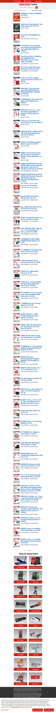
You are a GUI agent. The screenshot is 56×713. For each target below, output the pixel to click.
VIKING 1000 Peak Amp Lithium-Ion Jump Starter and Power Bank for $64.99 (31, 326)
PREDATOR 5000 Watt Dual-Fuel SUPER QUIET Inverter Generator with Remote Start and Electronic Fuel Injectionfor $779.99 (31, 177)
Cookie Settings (4, 709)
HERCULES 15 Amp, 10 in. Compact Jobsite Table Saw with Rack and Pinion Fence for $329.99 (31, 509)
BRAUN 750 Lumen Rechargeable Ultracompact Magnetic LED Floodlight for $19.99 (30, 359)
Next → (30, 550)
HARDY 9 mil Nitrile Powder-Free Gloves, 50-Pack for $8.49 (32, 218)
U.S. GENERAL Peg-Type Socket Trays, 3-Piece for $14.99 (31, 250)
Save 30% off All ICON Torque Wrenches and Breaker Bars (30, 68)
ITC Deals (28, 1)
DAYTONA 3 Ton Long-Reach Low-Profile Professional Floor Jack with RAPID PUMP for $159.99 (31, 48)
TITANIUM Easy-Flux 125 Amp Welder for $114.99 (30, 304)
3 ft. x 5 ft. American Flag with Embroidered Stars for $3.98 (31, 476)
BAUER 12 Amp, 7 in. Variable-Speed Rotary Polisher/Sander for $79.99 (31, 541)
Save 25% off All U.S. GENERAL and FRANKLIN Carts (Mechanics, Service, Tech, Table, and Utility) (31, 59)
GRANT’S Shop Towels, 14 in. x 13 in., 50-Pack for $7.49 (31, 368)
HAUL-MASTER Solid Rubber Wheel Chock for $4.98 (30, 443)
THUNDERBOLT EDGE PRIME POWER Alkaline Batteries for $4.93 (30, 240)
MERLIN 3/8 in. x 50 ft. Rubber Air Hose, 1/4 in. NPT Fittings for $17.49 (32, 391)
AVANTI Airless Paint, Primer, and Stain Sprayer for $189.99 (31, 336)
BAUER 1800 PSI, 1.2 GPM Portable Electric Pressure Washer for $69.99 (29, 316)
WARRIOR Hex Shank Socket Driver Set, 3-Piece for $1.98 (30, 465)
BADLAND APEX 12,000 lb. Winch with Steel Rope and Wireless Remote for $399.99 (32, 133)
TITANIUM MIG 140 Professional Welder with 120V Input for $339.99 (31, 101)
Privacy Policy (14, 707)
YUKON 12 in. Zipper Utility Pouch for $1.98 (29, 272)
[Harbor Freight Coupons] (28, 4)
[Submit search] (36, 7)
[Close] (53, 700)
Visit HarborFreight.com (20, 10)
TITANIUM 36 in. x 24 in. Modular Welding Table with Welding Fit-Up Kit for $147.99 (31, 348)
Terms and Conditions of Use (25, 707)
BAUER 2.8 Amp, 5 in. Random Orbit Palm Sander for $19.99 (30, 529)
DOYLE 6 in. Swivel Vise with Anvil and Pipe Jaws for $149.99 (31, 121)
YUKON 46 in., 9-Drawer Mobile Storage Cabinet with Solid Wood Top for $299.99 (31, 283)
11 (27, 550)
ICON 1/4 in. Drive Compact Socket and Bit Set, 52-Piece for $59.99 (31, 79)
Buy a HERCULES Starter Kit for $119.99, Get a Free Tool (31, 208)
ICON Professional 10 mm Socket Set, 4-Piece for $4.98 (30, 261)
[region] (28, 705)
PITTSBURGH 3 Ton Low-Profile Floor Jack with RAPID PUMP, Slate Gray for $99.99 (31, 294)
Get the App (38, 1)
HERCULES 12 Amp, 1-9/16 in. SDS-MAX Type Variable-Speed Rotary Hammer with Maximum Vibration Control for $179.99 (31, 488)
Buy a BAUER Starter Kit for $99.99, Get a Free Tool (30, 197)
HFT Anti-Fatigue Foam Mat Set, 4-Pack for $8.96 (31, 379)
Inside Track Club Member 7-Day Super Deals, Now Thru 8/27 (31, 25)
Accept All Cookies (37, 710)
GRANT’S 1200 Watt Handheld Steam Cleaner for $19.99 (31, 143)
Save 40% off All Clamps (29, 185)
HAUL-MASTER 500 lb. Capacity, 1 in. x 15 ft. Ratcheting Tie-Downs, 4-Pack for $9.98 (31, 230)
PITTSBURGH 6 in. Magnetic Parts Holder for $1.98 (30, 433)
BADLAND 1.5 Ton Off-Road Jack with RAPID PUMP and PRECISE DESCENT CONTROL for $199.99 (30, 91)
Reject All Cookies (49, 710)
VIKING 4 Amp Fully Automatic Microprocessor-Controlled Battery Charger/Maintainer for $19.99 (31, 155)
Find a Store (18, 1)
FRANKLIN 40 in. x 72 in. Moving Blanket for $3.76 (31, 422)
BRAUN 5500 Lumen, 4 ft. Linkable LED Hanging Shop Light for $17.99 (32, 455)
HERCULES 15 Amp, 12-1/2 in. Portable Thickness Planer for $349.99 (31, 519)
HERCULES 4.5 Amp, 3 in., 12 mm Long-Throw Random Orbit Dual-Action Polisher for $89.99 (31, 498)
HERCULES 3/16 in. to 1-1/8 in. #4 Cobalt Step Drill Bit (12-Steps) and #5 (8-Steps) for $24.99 (31, 112)
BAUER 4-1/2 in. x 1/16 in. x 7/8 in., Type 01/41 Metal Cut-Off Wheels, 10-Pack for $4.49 (31, 401)
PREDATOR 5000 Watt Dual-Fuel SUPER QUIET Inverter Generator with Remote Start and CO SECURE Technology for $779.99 (31, 166)
